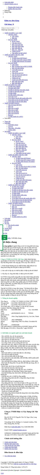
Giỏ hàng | (9, 24)
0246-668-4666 (9, 2)
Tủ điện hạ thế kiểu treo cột (16, 91)
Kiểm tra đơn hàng (11, 21)
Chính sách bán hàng (10, 442)
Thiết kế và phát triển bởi (20, 464)
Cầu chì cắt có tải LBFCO (19, 75)
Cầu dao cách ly (16, 43)
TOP (2, 473)
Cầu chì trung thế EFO (15, 105)
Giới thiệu (7, 123)
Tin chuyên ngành (13, 225)
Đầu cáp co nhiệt (13, 110)
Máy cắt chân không (18, 68)
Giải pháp (7, 218)
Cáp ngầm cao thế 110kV (19, 53)
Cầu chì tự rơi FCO (17, 73)
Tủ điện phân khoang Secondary (21, 61)
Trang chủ (7, 121)
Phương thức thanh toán (15, 7)
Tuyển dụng (8, 228)
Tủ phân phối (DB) (14, 88)
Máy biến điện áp (17, 48)
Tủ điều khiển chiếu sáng (15, 95)
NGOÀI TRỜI (12, 39)
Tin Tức (6, 223)
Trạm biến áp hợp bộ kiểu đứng (17, 101)
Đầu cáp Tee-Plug (13, 111)
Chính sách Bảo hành (10, 447)
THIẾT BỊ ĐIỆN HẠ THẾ (12, 85)
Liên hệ (6, 230)
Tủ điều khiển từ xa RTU (15, 116)
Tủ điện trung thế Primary (19, 58)
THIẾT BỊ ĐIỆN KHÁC (11, 103)
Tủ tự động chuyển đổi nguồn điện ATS (20, 98)
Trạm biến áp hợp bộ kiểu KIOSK (18, 100)
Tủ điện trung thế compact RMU (21, 60)
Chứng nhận (12, 130)
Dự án (10, 227)
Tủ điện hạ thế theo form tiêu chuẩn (18, 90)
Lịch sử (10, 126)
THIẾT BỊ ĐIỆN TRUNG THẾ (14, 55)
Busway (10, 115)
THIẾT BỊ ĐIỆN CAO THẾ (13, 33)
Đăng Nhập (7, 12)
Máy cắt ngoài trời (17, 45)
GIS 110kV (15, 36)
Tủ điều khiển (12, 93)
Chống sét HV (16, 51)
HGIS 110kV (16, 41)
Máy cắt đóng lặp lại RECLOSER (22, 66)
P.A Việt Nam (32, 464)
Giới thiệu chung (13, 125)
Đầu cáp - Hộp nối (17, 50)
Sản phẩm (7, 131)
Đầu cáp (14, 38)
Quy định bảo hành (10, 456)
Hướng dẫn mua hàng (14, 9)
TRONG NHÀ (12, 34)
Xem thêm (7, 118)
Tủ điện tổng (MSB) (14, 86)
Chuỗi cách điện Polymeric (20, 80)
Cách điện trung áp (17, 70)
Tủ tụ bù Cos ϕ (12, 96)
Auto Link (15, 71)
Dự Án (6, 222)
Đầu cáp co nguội (13, 108)
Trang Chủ (4, 233)
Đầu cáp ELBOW (13, 113)
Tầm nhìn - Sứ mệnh (14, 128)
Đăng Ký (7, 10)
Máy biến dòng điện (18, 46)
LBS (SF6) (15, 65)
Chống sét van (16, 78)
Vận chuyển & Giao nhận (12, 445)
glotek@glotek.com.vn (11, 4)
